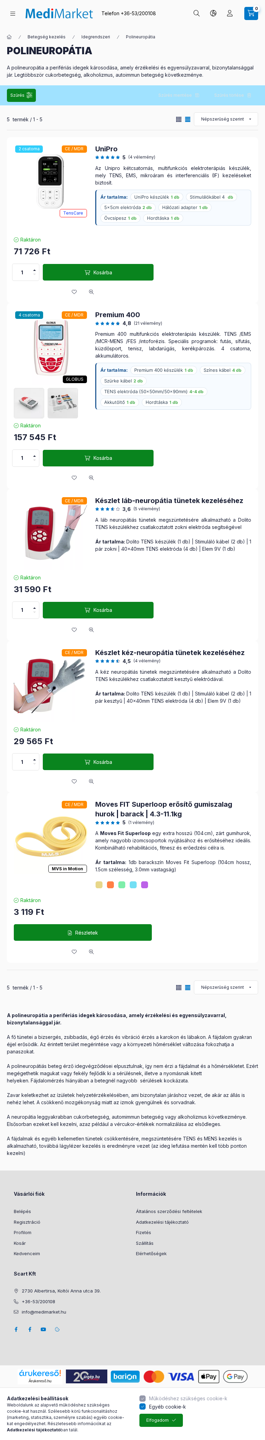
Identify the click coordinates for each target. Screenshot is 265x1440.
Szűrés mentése (175, 95)
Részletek (86, 933)
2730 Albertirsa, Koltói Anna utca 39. (61, 1291)
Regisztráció (27, 1222)
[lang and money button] (213, 13)
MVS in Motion (67, 868)
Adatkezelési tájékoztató (162, 1222)
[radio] (178, 119)
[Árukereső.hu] (40, 1373)
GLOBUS (75, 379)
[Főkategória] (9, 37)
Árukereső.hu (40, 1381)
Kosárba (103, 272)
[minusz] (34, 274)
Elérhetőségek (151, 1253)
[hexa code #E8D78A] (99, 885)
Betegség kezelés (47, 36)
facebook (16, 1329)
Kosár (20, 1243)
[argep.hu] (86, 1376)
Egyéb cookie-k (167, 1407)
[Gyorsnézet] (91, 292)
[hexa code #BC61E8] (144, 885)
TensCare (73, 213)
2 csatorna (29, 148)
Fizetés (143, 1232)
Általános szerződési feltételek (169, 1211)
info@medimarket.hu (44, 1312)
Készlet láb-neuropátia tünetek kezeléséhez (169, 500)
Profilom (22, 1232)
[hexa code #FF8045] (110, 885)
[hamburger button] (13, 14)
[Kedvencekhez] (74, 292)
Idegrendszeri (95, 36)
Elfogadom (157, 1420)
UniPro (106, 149)
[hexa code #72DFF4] (133, 885)
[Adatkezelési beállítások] (57, 1329)
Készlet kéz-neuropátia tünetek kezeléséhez (170, 652)
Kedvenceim (27, 1253)
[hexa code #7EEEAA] (122, 885)
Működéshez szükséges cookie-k (188, 1398)
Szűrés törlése (229, 95)
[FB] (30, 1329)
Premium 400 (117, 315)
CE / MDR (74, 148)
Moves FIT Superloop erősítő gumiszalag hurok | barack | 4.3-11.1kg (163, 809)
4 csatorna (29, 315)
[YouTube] (43, 1329)
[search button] (196, 13)
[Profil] (229, 13)
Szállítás (145, 1243)
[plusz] (34, 270)
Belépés (22, 1211)
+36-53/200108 (138, 13)
